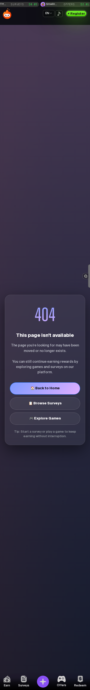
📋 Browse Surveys (45, 403)
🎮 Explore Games (45, 418)
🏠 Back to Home (45, 388)
